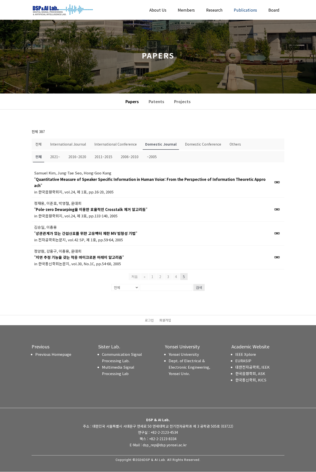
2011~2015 (103, 156)
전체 (38, 144)
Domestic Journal (161, 144)
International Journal (68, 144)
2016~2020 (77, 156)
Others (235, 144)
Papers (132, 101)
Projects (182, 101)
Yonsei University (184, 354)
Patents (156, 101)
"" (150, 182)
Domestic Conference (203, 144)
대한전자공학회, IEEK (252, 367)
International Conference (115, 144)
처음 (134, 276)
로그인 (149, 320)
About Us (157, 10)
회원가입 (165, 320)
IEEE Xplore (245, 354)
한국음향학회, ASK (250, 373)
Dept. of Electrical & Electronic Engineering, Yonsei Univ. (189, 367)
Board (273, 10)
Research (214, 10)
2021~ (55, 156)
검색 (199, 287)
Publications (245, 10)
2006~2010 (129, 156)
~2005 (152, 156)
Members (186, 10)
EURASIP (243, 360)
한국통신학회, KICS (250, 379)
